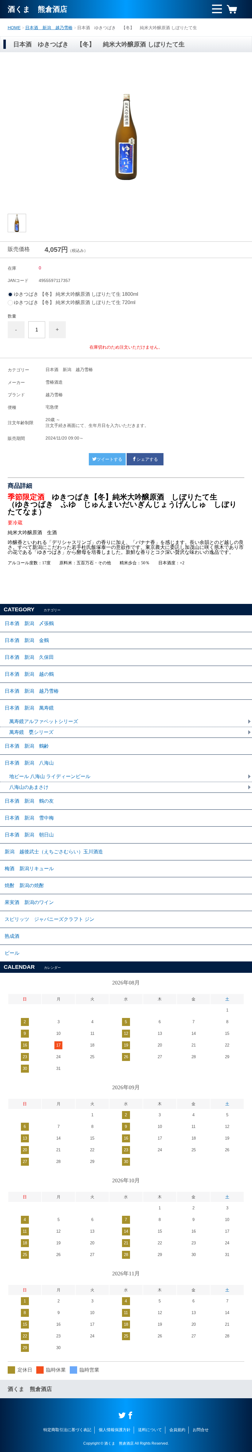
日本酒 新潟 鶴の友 (29, 801)
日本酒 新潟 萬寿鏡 (29, 707)
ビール (12, 953)
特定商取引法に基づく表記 (67, 1429)
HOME (14, 27)
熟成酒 (12, 936)
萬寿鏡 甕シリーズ (31, 732)
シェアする (147, 459)
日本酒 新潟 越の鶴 (29, 674)
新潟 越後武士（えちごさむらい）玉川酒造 (54, 851)
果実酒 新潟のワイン (29, 902)
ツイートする (109, 459)
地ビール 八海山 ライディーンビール (49, 776)
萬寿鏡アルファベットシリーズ (43, 721)
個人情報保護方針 (115, 1429)
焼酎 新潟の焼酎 (24, 885)
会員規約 (177, 1429)
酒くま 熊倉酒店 (37, 9)
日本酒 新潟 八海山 (29, 762)
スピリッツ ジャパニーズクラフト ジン (49, 919)
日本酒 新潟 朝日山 (29, 834)
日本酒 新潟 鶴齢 (27, 746)
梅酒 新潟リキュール (29, 868)
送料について (150, 1429)
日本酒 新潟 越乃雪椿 (49, 27)
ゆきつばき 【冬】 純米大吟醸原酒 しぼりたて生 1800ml (78, 294)
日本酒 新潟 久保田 (29, 657)
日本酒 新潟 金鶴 (27, 640)
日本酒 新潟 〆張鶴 (29, 623)
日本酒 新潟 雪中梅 (29, 817)
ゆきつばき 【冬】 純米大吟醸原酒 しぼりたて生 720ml (77, 302)
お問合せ (201, 1429)
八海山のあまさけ (29, 787)
